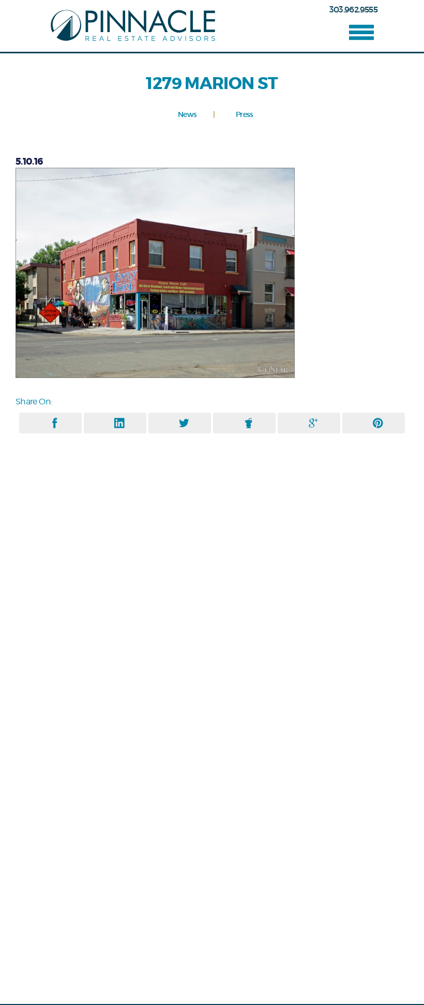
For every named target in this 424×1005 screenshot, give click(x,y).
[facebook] (54, 423)
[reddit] (248, 423)
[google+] (313, 423)
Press (244, 114)
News (187, 114)
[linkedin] (119, 423)
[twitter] (184, 423)
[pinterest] (378, 423)
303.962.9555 (353, 9)
